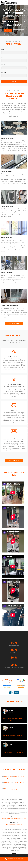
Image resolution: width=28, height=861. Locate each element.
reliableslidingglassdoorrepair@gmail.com (14, 824)
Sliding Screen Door (7, 272)
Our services (18, 31)
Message (3, 72)
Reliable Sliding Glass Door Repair (14, 789)
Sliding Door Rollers (7, 138)
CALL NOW (8, 31)
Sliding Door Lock (6, 237)
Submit (14, 81)
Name (3, 49)
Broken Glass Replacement (9, 305)
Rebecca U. (6, 782)
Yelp (7, 778)
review (11, 776)
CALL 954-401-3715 (14, 323)
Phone (3, 64)
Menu (25, 2)
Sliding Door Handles (7, 206)
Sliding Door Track (6, 171)
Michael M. (6, 776)
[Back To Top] (14, 854)
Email (3, 57)
